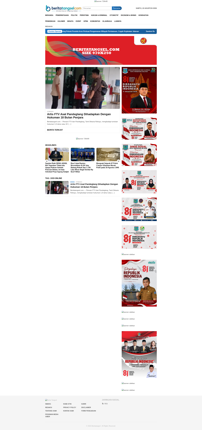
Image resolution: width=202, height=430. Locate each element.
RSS (106, 404)
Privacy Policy (69, 407)
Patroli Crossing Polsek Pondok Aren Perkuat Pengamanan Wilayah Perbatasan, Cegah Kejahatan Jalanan (71, 31)
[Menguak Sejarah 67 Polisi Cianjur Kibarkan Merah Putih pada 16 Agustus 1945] (108, 154)
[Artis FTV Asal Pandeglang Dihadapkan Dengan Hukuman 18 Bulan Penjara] (82, 88)
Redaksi (48, 407)
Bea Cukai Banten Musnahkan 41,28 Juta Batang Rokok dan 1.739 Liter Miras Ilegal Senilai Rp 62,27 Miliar (82, 167)
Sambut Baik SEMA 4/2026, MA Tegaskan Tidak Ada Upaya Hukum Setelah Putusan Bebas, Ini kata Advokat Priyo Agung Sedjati (57, 167)
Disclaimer (86, 407)
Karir (83, 404)
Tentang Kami (51, 411)
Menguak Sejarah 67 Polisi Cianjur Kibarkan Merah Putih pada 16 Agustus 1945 (107, 165)
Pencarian (117, 8)
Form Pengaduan (88, 411)
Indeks (48, 404)
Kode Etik (67, 404)
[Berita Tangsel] (63, 8)
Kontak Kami (68, 411)
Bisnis (72, 182)
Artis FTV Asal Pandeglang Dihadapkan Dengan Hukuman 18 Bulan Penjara (79, 116)
